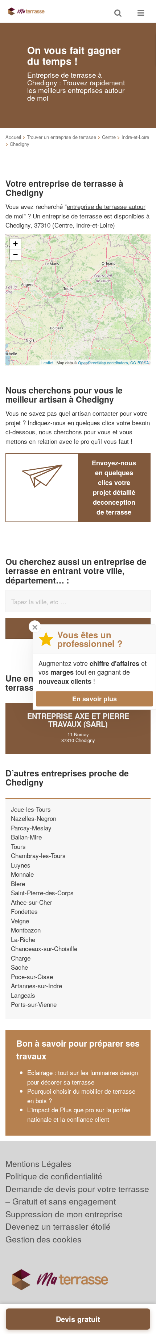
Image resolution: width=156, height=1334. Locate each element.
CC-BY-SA (139, 362)
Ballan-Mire (26, 836)
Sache (19, 967)
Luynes (20, 864)
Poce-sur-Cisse (32, 976)
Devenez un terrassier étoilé (58, 1226)
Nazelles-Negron (33, 818)
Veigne (20, 920)
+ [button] (15, 243)
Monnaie (22, 874)
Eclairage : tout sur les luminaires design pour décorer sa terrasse (82, 1077)
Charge (20, 957)
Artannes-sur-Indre (36, 985)
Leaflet (47, 362)
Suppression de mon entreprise (64, 1214)
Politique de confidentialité (53, 1176)
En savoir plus (94, 698)
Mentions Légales (38, 1163)
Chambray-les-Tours (38, 855)
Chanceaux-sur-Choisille (44, 948)
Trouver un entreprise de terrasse (61, 136)
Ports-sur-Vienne (34, 1004)
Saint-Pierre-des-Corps (42, 892)
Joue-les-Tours (31, 809)
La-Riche (23, 939)
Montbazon (26, 929)
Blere (18, 883)
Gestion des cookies (43, 1239)
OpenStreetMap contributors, (104, 362)
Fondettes (24, 911)
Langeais (23, 995)
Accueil (13, 136)
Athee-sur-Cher (31, 902)
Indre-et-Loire (135, 136)
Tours (18, 846)
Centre (109, 136)
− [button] (15, 254)
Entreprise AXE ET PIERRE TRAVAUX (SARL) (78, 719)
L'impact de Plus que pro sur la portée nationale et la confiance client (78, 1114)
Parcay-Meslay (31, 827)
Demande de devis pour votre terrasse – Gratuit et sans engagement (77, 1195)
